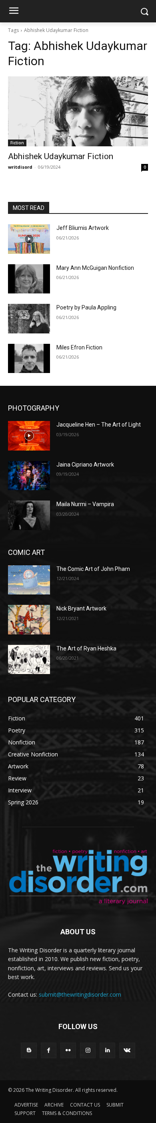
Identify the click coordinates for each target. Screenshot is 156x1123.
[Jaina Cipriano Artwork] (29, 476)
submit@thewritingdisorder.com (80, 994)
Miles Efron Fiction (79, 347)
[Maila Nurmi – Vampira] (29, 515)
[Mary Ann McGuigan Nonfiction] (29, 279)
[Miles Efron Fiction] (29, 358)
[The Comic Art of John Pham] (29, 580)
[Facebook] (48, 1050)
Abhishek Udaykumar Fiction (60, 156)
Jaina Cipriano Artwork (85, 464)
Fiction (17, 143)
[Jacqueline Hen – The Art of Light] (29, 436)
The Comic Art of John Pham (93, 569)
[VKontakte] (127, 1050)
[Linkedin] (107, 1050)
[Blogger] (28, 1050)
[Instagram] (88, 1050)
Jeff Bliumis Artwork (82, 228)
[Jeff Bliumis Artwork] (29, 239)
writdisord (20, 167)
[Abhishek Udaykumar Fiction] (78, 111)
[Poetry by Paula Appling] (29, 318)
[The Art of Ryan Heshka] (29, 659)
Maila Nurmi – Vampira (85, 504)
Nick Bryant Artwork (81, 608)
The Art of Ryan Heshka (86, 648)
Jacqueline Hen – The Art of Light (98, 424)
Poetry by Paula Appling (86, 307)
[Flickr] (68, 1050)
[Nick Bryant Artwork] (29, 619)
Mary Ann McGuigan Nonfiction (95, 268)
